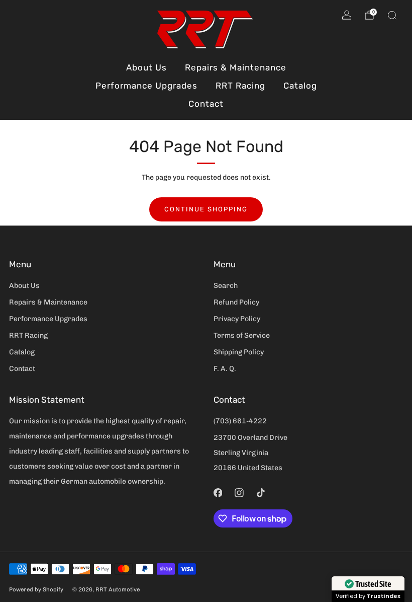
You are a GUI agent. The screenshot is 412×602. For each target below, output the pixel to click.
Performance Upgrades (146, 86)
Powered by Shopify (36, 589)
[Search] (392, 15)
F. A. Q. (225, 368)
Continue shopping (206, 209)
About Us (146, 67)
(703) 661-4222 (240, 421)
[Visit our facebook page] (218, 492)
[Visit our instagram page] (239, 492)
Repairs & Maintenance (235, 67)
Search (226, 285)
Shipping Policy (239, 352)
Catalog (300, 86)
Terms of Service (242, 335)
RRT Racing (240, 86)
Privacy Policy (237, 319)
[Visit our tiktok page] (260, 492)
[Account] (347, 15)
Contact (206, 104)
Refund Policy (236, 302)
